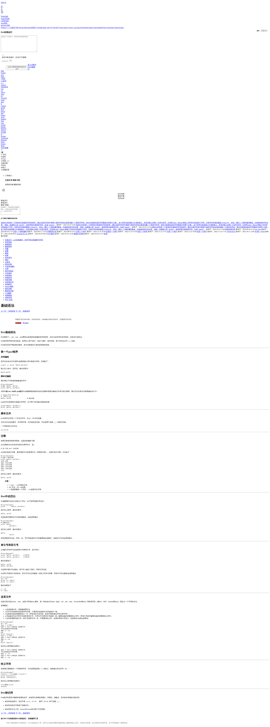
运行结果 (121, 194)
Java (2, 75)
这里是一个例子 (112, 231)
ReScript (4, 140)
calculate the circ (22, 234)
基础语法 (8, 244)
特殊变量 (8, 280)
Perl (83, 28)
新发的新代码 (230, 229)
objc (48, 28)
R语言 (33, 28)
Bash (86, 28)
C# (37, 28)
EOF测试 (50, 234)
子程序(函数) (10, 266)
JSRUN (3, 2)
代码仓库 (121, 198)
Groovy (71, 28)
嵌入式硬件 (32, 65)
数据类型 (8, 246)
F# (51, 28)
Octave (3, 144)
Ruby (45, 28)
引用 (6, 269)
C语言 (3, 79)
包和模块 (8, 295)
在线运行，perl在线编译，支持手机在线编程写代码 (24, 240)
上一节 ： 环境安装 (8, 311)
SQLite (21, 28)
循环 (6, 260)
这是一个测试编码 (20, 231)
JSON (3, 92)
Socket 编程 (9, 286)
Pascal (79, 28)
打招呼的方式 (51, 231)
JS (28, 69)
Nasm (117, 28)
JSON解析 (31, 67)
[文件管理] (135, 10)
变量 (6, 249)
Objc (2, 94)
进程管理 (8, 297)
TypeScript (4, 138)
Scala (95, 28)
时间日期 (8, 264)
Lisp (107, 28)
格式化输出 (9, 271)
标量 (6, 251)
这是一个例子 (81, 231)
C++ (7, 28)
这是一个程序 (142, 231)
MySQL (3, 129)
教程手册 (121, 196)
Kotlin (40, 28)
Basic (3, 146)
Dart (29, 28)
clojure (65, 28)
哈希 (6, 255)
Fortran (121, 28)
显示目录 (4, 236)
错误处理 (8, 277)
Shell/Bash (4, 87)
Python (3, 28)
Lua (75, 28)
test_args (258, 229)
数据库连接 (9, 291)
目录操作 (8, 275)
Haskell (100, 28)
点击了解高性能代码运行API (17, 68)
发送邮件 (8, 284)
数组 (6, 253)
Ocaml (3, 125)
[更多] (105, 234)
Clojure (3, 106)
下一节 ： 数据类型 (23, 311)
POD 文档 (8, 300)
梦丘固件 (26, 323)
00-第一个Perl (260, 231)
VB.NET (56, 28)
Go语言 (12, 28)
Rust (26, 28)
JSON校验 (4, 148)
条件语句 (8, 258)
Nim (104, 28)
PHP (17, 28)
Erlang (90, 28)
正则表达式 (9, 282)
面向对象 (8, 289)
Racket (112, 28)
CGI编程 (8, 293)
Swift (61, 28)
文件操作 (8, 273)
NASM (3, 132)
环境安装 (8, 242)
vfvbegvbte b (231, 231)
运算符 (7, 262)
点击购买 (18, 323)
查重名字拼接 (79, 234)
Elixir (3, 142)
